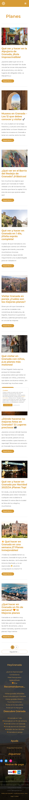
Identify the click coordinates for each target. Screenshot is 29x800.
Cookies (16, 796)
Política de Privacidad (7, 793)
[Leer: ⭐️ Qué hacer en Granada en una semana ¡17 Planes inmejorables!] (14, 529)
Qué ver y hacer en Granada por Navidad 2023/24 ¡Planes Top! (14, 484)
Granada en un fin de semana (15, 721)
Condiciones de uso (19, 793)
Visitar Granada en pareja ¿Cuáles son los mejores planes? (14, 299)
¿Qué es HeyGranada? (14, 672)
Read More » (8, 81)
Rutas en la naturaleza (14, 705)
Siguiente (14, 652)
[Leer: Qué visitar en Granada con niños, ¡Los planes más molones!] (14, 344)
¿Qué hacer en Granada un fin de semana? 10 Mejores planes (12, 608)
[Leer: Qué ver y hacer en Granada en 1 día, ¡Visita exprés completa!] (14, 218)
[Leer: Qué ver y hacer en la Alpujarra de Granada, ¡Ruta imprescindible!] (14, 36)
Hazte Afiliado (14, 680)
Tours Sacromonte (14, 702)
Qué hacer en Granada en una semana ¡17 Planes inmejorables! (12, 546)
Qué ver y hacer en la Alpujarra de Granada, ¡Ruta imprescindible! (14, 53)
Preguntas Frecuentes (14, 748)
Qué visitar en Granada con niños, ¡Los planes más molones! (13, 360)
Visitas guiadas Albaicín (14, 699)
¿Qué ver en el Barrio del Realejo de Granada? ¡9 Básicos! (14, 173)
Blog (15, 683)
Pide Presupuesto (14, 677)
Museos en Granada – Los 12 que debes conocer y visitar (14, 116)
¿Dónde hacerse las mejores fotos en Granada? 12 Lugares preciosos (14, 423)
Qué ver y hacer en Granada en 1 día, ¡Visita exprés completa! (13, 235)
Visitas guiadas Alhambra (14, 693)
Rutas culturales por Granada (14, 696)
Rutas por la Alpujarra (14, 708)
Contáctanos (14, 675)
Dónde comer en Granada (15, 724)
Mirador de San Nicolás (15, 729)
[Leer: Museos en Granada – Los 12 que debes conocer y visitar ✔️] (14, 100)
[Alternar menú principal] (25, 3)
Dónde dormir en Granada (15, 726)
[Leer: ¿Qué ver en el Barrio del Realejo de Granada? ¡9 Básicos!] (14, 158)
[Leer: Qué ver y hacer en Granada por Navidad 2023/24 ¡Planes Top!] (14, 469)
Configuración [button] (16, 405)
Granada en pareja (15, 732)
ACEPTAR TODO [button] (7, 405)
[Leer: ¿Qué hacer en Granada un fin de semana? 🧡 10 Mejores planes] (14, 592)
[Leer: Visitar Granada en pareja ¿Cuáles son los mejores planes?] (14, 284)
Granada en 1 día (15, 718)
